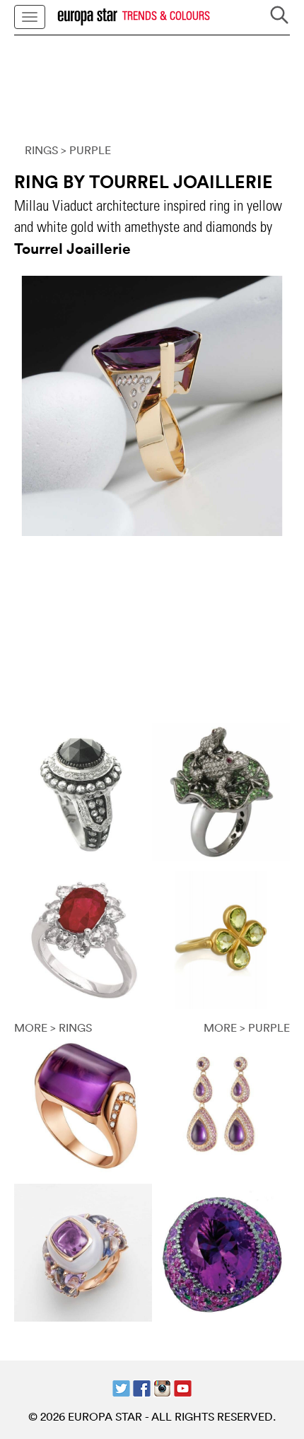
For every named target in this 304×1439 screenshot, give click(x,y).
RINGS (41, 150)
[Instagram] (162, 1387)
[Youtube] (183, 1387)
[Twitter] (121, 1387)
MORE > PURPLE (247, 1027)
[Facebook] (142, 1387)
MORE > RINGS (53, 1027)
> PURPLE (86, 150)
